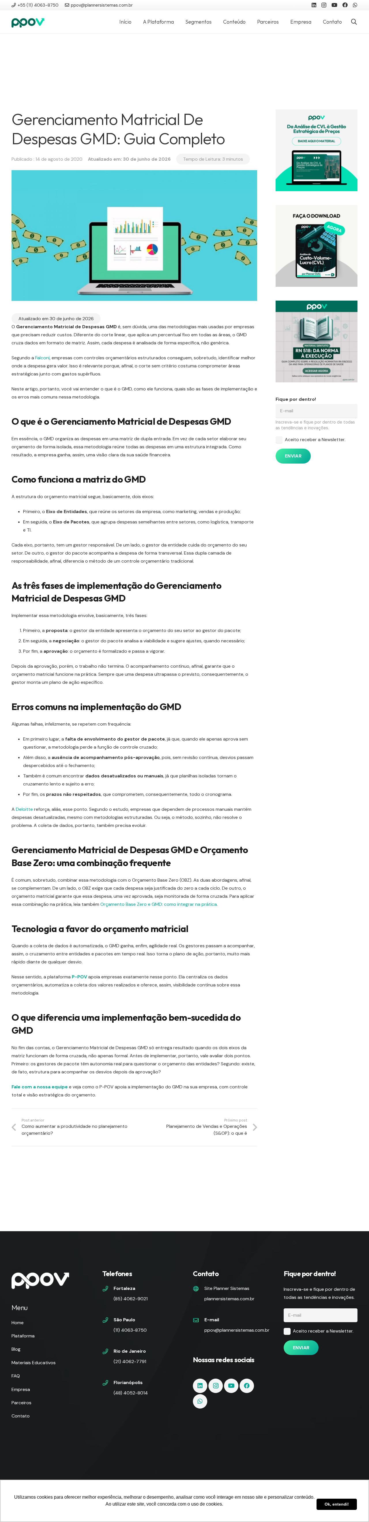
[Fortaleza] (108, 1289)
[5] (316, 341)
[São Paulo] (108, 1321)
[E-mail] (198, 1321)
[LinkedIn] (314, 4)
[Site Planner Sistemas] (198, 1289)
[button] (354, 22)
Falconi (42, 358)
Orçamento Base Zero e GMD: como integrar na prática (158, 904)
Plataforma (23, 1336)
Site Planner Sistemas (226, 1288)
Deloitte (24, 809)
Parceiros (21, 1403)
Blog (16, 1349)
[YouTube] (334, 4)
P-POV (79, 977)
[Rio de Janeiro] (108, 1352)
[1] (316, 150)
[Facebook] (345, 4)
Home (18, 1323)
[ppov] (28, 22)
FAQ (16, 1376)
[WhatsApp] (355, 4)
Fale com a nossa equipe (40, 1087)
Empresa (21, 1389)
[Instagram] (323, 5)
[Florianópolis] (108, 1383)
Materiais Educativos (34, 1363)
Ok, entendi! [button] (337, 1504)
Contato (21, 1416)
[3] (316, 246)
